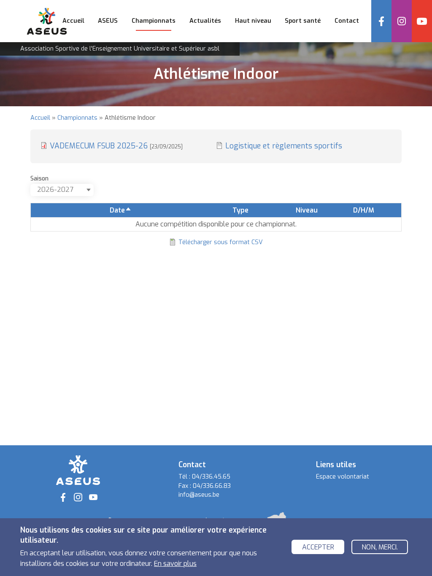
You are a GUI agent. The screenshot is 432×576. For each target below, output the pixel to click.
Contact (347, 21)
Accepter (318, 547)
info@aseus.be (198, 495)
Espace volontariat (342, 477)
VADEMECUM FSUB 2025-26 (116, 146)
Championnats (77, 118)
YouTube (422, 21)
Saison (39, 179)
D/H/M (363, 210)
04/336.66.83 (212, 486)
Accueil (73, 21)
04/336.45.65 (211, 477)
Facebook (381, 21)
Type (240, 210)
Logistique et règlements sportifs (283, 146)
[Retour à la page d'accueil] (78, 470)
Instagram (402, 21)
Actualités (205, 21)
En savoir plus (175, 563)
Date (121, 210)
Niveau (307, 210)
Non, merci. (380, 547)
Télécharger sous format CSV (220, 242)
